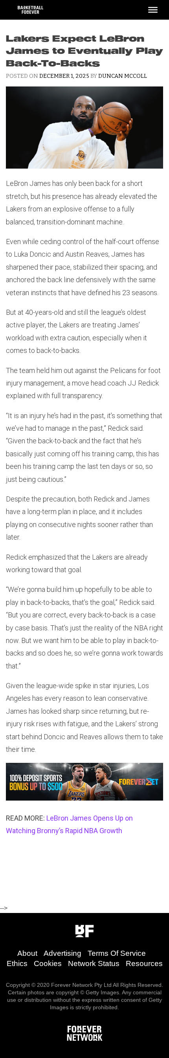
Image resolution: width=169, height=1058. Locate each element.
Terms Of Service (117, 953)
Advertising (62, 953)
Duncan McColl (122, 76)
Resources (144, 963)
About (27, 953)
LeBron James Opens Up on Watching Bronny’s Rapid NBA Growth (69, 824)
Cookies (48, 963)
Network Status (93, 963)
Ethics (17, 963)
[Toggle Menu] (153, 10)
